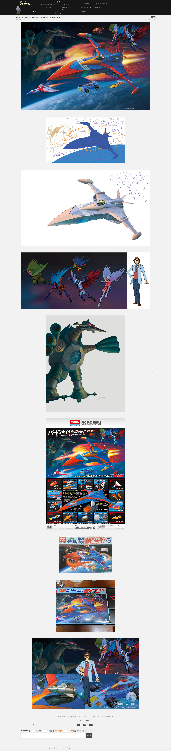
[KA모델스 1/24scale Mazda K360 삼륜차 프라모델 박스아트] (152, 370)
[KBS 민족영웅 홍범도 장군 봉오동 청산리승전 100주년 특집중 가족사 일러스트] (19, 370)
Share (29, 725)
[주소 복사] (153, 17)
